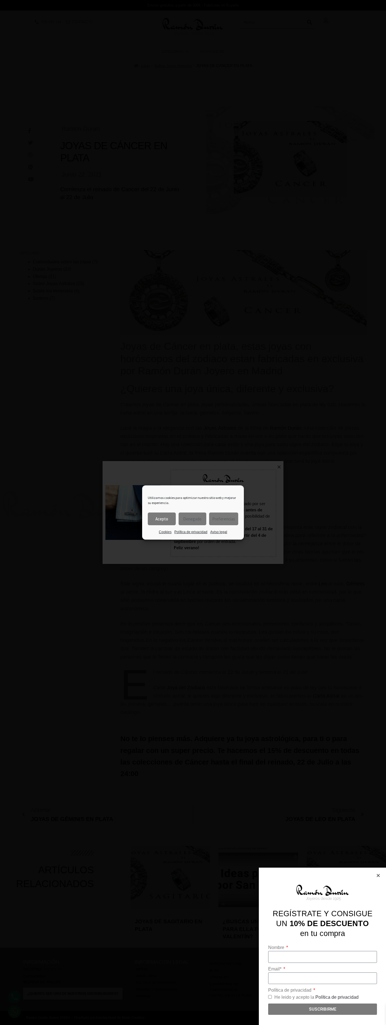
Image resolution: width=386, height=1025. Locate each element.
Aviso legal (218, 532)
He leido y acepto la (316, 997)
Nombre (276, 947)
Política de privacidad (190, 532)
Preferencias (223, 519)
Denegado (192, 519)
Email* (275, 969)
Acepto (161, 519)
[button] (378, 875)
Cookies (165, 532)
